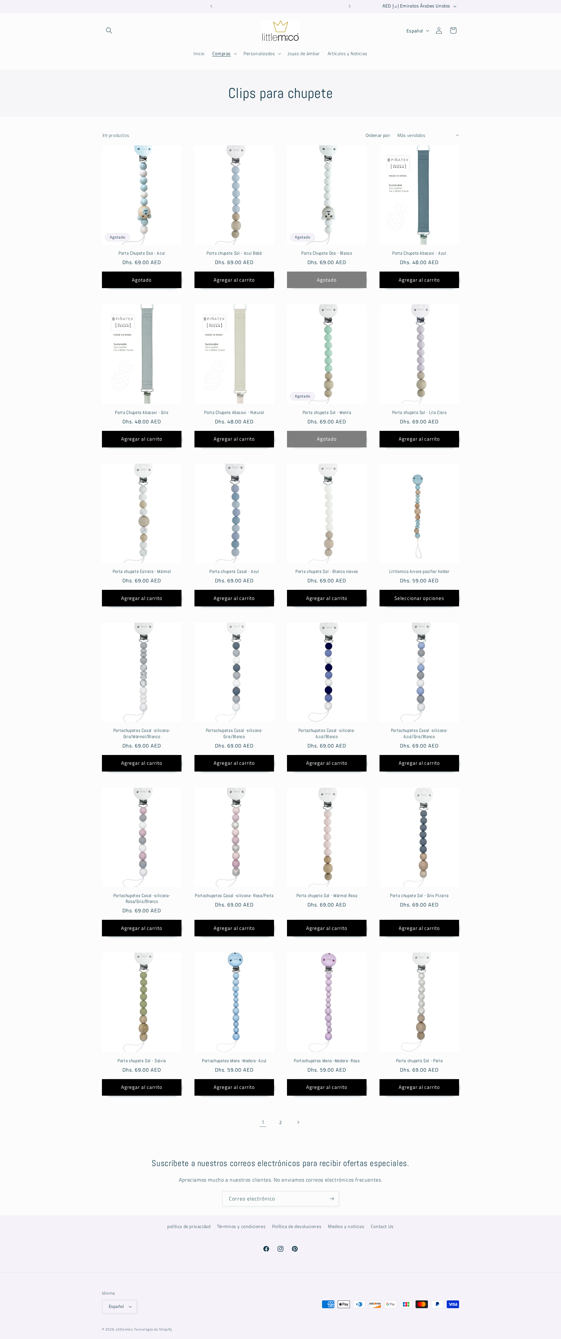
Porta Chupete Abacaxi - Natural (234, 412)
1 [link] (263, 1122)
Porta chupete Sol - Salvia (142, 1061)
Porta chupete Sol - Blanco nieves (326, 571)
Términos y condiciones (241, 1226)
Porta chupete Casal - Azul (234, 571)
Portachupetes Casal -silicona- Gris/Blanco (234, 733)
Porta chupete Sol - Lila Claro (419, 412)
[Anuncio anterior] (211, 6)
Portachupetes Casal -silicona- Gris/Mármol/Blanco (141, 733)
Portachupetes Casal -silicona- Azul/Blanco (326, 733)
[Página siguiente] (298, 1122)
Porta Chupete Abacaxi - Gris (141, 412)
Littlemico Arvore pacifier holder (419, 571)
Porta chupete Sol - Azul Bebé (234, 253)
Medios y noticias (346, 1226)
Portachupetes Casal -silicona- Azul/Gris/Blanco (419, 733)
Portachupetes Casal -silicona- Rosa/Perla (234, 895)
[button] (109, 30)
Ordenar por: (378, 135)
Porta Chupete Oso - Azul (141, 253)
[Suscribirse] (331, 1198)
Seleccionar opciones (419, 598)
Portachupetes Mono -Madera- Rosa (326, 1061)
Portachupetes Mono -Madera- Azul (234, 1061)
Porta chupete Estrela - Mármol (142, 571)
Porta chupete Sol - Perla (419, 1061)
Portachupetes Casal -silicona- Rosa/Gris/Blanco (141, 898)
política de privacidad (188, 1226)
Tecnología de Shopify (153, 1329)
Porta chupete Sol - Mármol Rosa (326, 895)
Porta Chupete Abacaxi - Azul (419, 253)
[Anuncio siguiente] (350, 6)
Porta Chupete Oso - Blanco (326, 253)
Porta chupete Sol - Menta (327, 412)
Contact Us (382, 1226)
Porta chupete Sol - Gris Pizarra (419, 895)
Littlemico (124, 1329)
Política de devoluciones (296, 1226)
